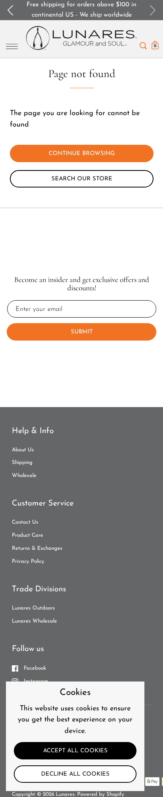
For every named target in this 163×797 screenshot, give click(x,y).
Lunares (65, 794)
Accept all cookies (75, 751)
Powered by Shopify (100, 794)
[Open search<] (143, 44)
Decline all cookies (75, 774)
